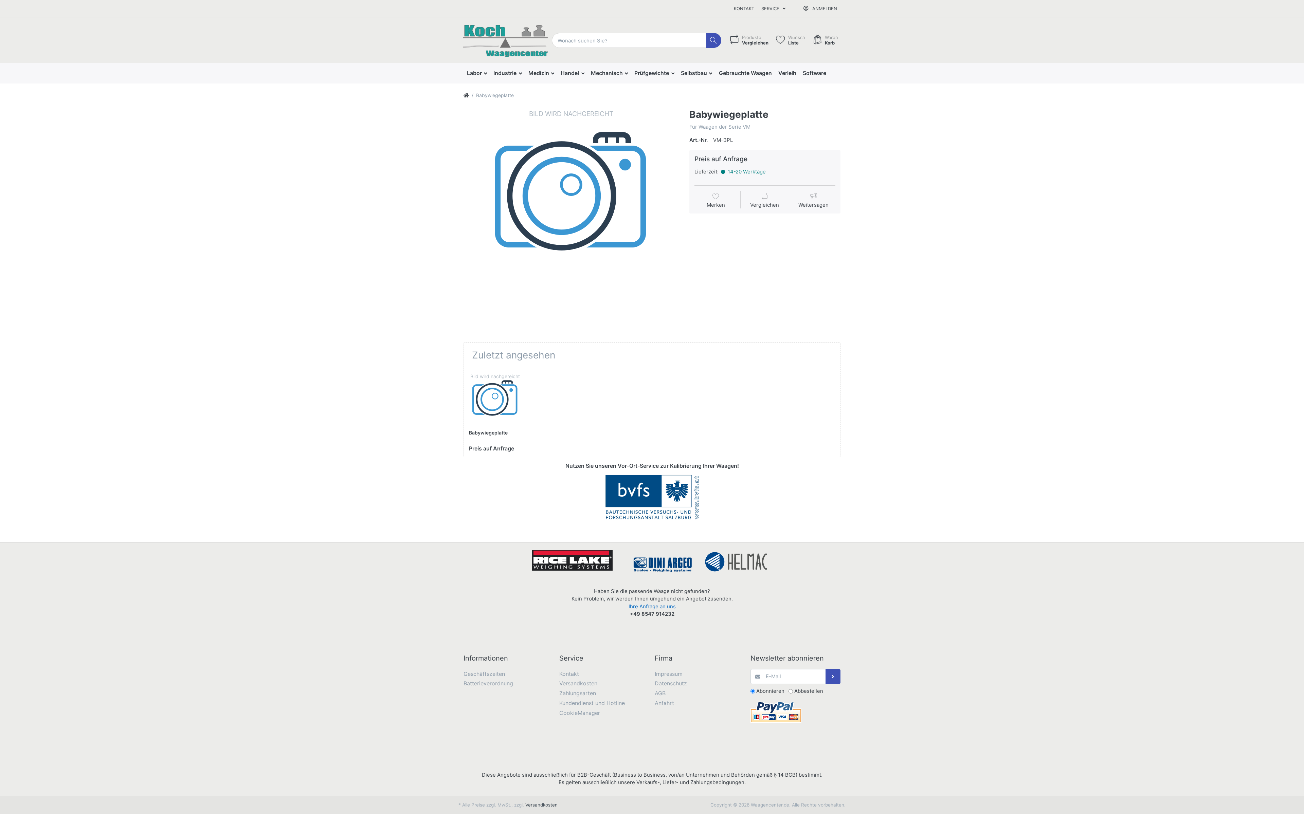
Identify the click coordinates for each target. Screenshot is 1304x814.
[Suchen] (714, 40)
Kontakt (744, 8)
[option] (571, 216)
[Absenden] (833, 676)
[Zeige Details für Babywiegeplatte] (495, 399)
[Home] (466, 95)
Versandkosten (541, 805)
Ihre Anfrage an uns (652, 606)
